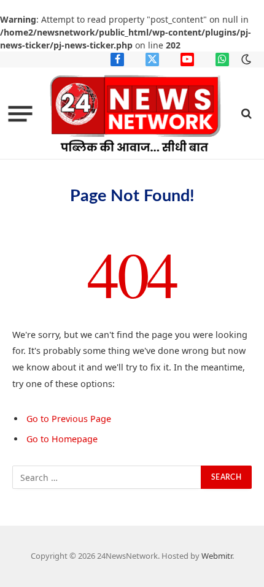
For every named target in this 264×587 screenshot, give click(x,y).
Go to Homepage (62, 439)
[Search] (245, 114)
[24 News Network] (136, 113)
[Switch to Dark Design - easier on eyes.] (245, 59)
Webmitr (216, 555)
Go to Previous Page (68, 418)
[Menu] (21, 113)
